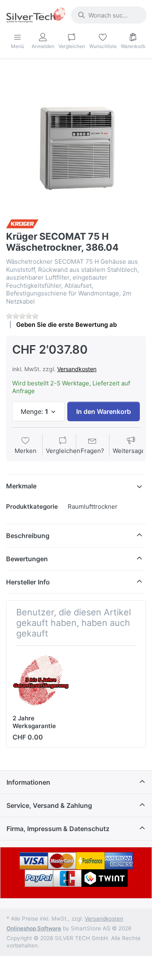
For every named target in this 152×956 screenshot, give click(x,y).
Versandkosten (76, 368)
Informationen (28, 782)
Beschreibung (27, 536)
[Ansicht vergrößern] (76, 139)
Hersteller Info (28, 582)
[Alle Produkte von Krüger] (22, 223)
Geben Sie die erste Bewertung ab (66, 324)
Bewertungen (27, 559)
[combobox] (109, 15)
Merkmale (21, 486)
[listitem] (76, 139)
